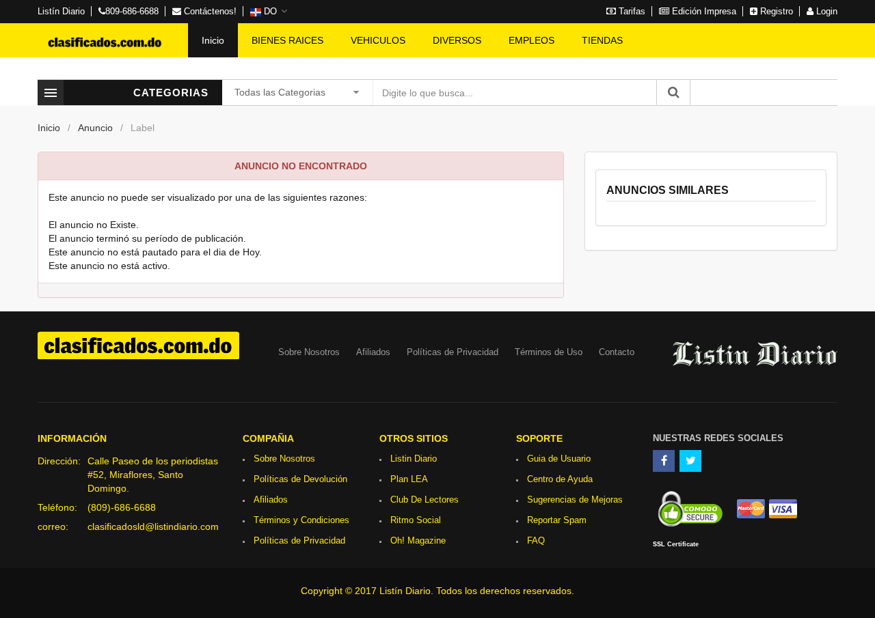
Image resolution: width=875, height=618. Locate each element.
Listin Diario (413, 458)
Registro (775, 11)
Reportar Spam (557, 520)
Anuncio (95, 127)
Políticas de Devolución (300, 479)
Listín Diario (61, 11)
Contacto (616, 352)
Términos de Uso (548, 352)
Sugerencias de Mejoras (575, 499)
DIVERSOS (457, 40)
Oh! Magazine (418, 540)
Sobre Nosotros (309, 352)
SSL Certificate (676, 544)
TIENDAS (602, 40)
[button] (268, 11)
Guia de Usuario (559, 458)
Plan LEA (409, 479)
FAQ (536, 540)
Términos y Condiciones (301, 520)
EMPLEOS (531, 40)
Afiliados (373, 352)
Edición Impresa (702, 11)
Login (825, 11)
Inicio (213, 40)
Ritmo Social (415, 520)
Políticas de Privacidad (452, 352)
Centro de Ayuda (560, 479)
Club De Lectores (424, 499)
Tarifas (630, 11)
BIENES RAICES (287, 40)
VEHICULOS (378, 40)
